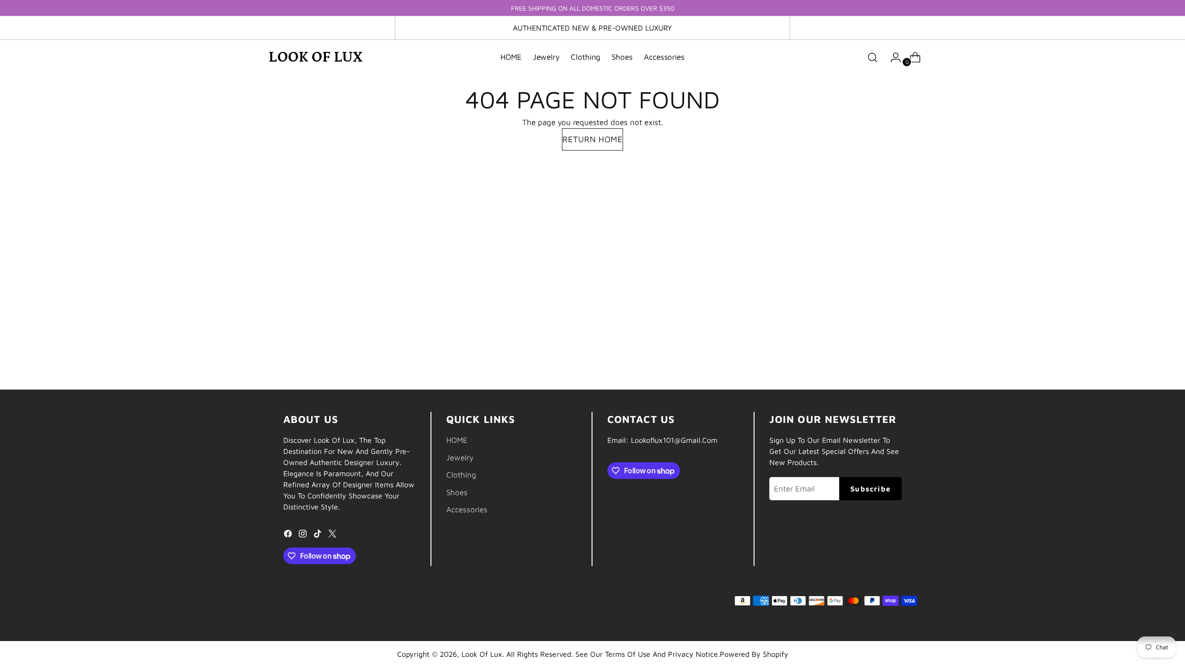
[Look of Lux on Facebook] (288, 535)
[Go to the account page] (892, 57)
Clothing (461, 474)
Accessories (466, 509)
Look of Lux (482, 654)
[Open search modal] (872, 57)
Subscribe (870, 489)
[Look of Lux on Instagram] (303, 535)
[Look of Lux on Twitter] (333, 535)
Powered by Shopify (754, 654)
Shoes (457, 492)
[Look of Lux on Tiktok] (318, 535)
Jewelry (460, 457)
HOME (457, 440)
